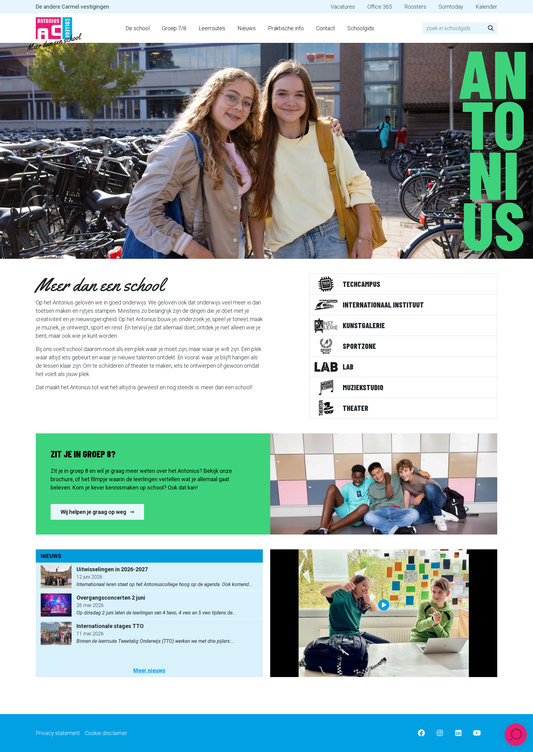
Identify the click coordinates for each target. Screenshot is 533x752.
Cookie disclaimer (106, 733)
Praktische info (286, 28)
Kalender (486, 6)
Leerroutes (212, 28)
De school (138, 28)
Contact (325, 28)
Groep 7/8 (174, 28)
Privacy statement (58, 733)
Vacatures (343, 6)
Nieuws (247, 28)
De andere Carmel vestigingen (72, 6)
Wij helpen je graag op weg (93, 512)
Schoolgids (360, 28)
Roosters (415, 6)
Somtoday (451, 6)
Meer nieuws (149, 670)
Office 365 (379, 6)
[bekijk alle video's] (383, 613)
